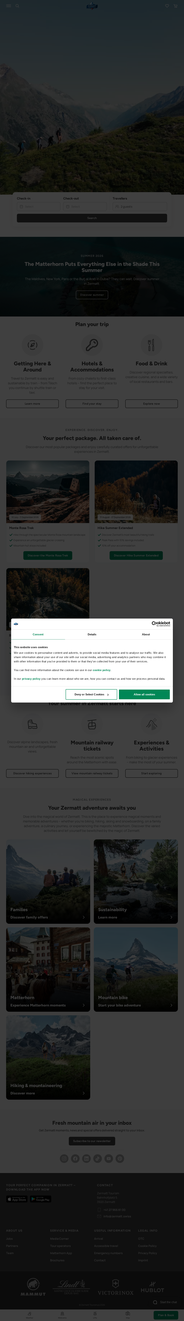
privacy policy (31, 678)
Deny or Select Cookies (89, 694)
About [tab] (146, 634)
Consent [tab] (38, 634)
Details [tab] (92, 634)
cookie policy (102, 670)
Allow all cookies (144, 694)
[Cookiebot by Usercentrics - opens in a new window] (154, 624)
